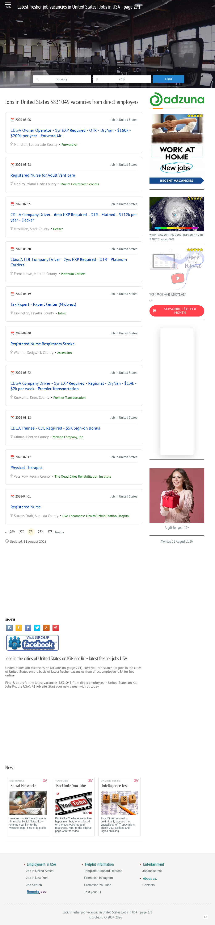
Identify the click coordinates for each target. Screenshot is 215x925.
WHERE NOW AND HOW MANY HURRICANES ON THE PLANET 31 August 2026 (176, 237)
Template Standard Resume (103, 871)
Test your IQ (92, 892)
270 (21, 532)
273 (49, 532)
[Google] (46, 628)
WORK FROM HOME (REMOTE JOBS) (167, 294)
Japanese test (152, 871)
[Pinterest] (55, 628)
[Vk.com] (9, 628)
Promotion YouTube (97, 885)
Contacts (148, 885)
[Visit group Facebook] (32, 643)
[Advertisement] (73, 580)
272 (40, 532)
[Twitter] (37, 628)
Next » (59, 532)
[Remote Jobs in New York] (36, 892)
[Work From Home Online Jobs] (176, 149)
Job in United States (124, 120)
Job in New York (37, 877)
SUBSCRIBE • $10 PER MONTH (180, 311)
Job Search (34, 885)
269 (12, 532)
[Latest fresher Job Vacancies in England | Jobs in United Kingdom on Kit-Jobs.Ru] (176, 105)
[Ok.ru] (19, 628)
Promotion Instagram (98, 877)
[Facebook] (28, 628)
